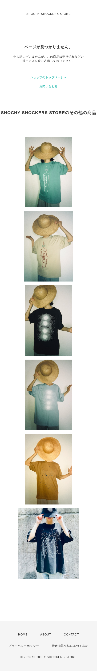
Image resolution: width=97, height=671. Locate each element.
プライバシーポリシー (23, 645)
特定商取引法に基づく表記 (70, 645)
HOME (23, 634)
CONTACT (71, 634)
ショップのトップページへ (48, 77)
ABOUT (45, 634)
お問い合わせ (48, 86)
